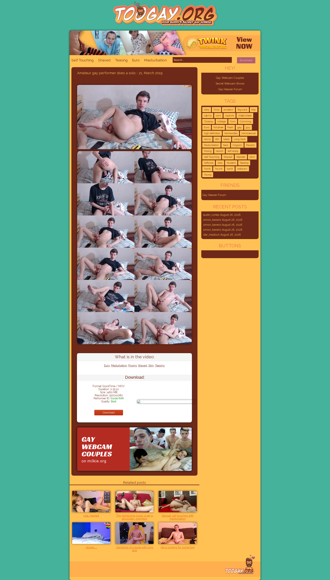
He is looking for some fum (178, 547)
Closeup (208, 121)
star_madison (211, 234)
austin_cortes (211, 214)
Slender (240, 156)
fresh (230, 127)
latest (226, 139)
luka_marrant (91, 515)
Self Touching (82, 60)
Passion (250, 145)
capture (229, 115)
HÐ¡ (217, 139)
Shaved (104, 60)
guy (248, 127)
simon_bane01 (212, 219)
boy (254, 109)
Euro (136, 60)
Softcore (208, 162)
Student (231, 162)
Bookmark (246, 60)
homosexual (249, 133)
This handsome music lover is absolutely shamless (134, 517)
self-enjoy (233, 151)
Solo (220, 162)
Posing (132, 365)
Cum (232, 121)
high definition (212, 133)
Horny (207, 139)
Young (207, 174)
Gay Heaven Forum (230, 89)
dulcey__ (91, 547)
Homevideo (230, 133)
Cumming (245, 121)
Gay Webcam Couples (230, 77)
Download (109, 412)
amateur (228, 109)
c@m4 (208, 115)
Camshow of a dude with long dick (134, 549)
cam (218, 115)
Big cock (242, 109)
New (225, 145)
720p (216, 109)
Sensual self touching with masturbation (178, 517)
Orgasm (237, 145)
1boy (206, 109)
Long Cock (240, 139)
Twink (207, 168)
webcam (242, 168)
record (219, 151)
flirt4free (218, 127)
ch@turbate (245, 115)
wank (230, 168)
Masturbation (155, 60)
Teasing (121, 60)
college (221, 121)
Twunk (218, 168)
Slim (151, 365)
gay (239, 127)
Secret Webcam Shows (230, 83)
